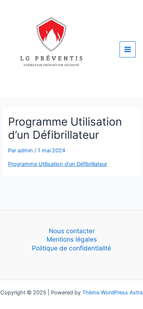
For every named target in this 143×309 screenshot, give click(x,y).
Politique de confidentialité (71, 248)
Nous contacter (72, 231)
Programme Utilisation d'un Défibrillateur (57, 164)
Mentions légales (72, 239)
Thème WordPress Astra (112, 292)
